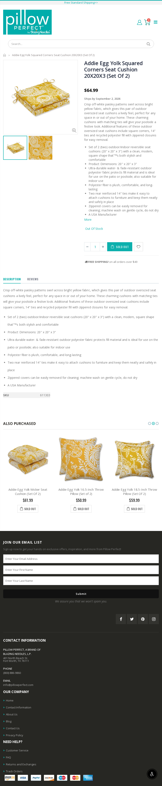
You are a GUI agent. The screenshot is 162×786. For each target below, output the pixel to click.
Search (148, 44)
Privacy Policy (14, 735)
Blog (8, 721)
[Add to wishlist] (138, 246)
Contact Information (18, 707)
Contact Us (13, 728)
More (88, 220)
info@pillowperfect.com (18, 685)
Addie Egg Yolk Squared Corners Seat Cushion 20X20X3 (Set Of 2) (113, 69)
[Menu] (155, 22)
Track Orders (14, 771)
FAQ (8, 757)
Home (4, 55)
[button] (149, 423)
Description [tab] (12, 279)
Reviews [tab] (32, 279)
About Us (12, 714)
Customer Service (17, 750)
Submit (81, 594)
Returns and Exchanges (21, 764)
